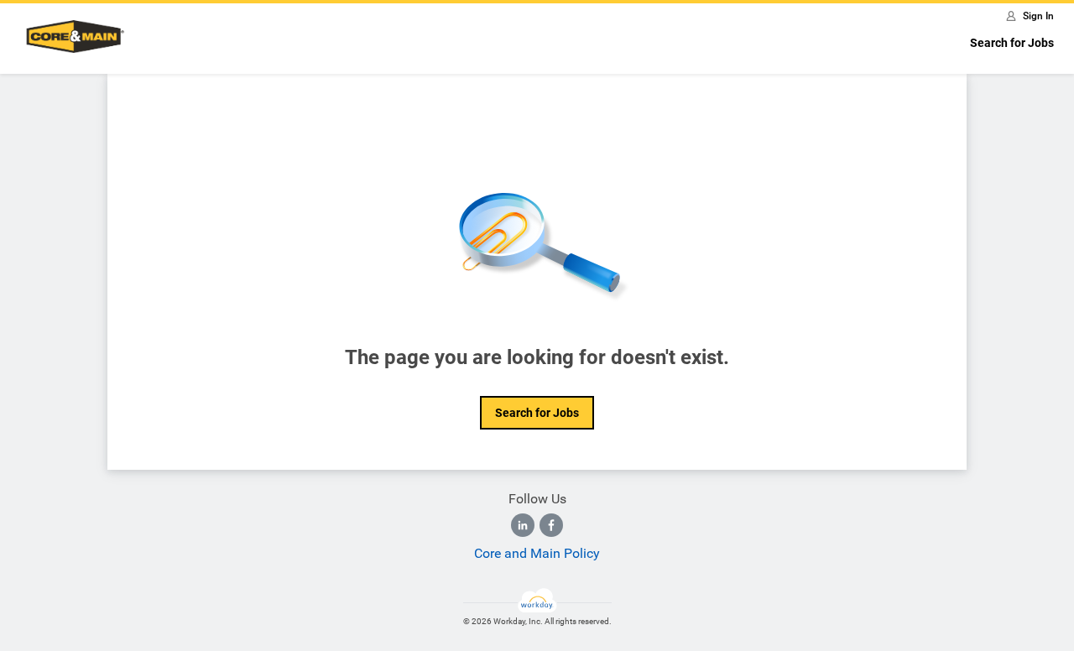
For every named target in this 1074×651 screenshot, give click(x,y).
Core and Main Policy (537, 553)
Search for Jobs (1012, 42)
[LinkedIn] (522, 525)
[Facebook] (551, 525)
